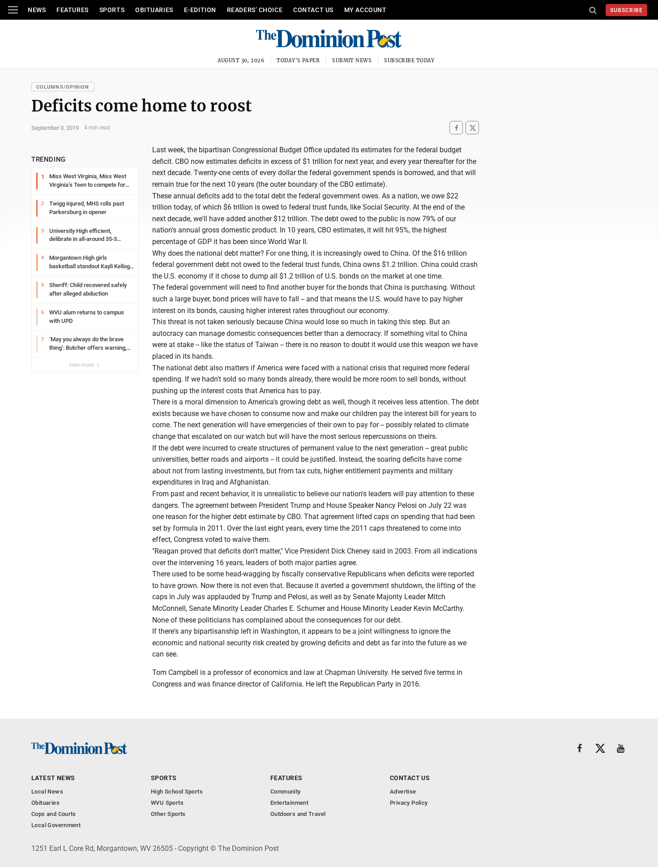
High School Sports (177, 791)
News (37, 9)
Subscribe (626, 10)
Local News (47, 791)
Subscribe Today (409, 60)
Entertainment (289, 802)
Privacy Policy (408, 802)
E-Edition (200, 9)
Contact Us (313, 9)
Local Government (56, 825)
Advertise (403, 791)
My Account (365, 9)
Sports (111, 9)
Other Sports (168, 814)
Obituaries (154, 9)
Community (285, 791)
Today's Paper (298, 60)
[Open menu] (13, 10)
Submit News (352, 60)
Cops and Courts (53, 814)
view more (82, 365)
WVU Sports (167, 802)
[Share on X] (472, 128)
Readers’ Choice (254, 9)
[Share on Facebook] (456, 128)
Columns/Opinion (63, 87)
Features (72, 9)
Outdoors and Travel (297, 814)
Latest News (53, 777)
